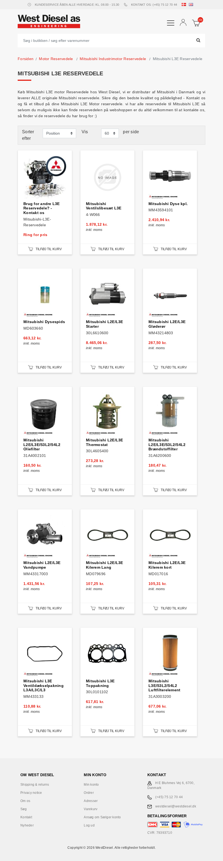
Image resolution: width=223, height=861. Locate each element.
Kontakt (26, 817)
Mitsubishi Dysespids (44, 322)
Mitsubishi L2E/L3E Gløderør (167, 324)
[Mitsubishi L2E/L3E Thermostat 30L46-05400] (107, 413)
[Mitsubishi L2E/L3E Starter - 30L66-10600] (107, 295)
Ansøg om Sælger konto (102, 817)
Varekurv (90, 809)
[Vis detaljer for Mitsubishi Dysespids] (44, 295)
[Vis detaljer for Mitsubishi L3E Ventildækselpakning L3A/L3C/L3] (44, 654)
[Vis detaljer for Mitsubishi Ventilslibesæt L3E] (107, 177)
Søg (23, 809)
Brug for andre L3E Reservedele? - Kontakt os (41, 208)
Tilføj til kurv (49, 249)
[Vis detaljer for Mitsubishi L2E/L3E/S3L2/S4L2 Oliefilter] (44, 413)
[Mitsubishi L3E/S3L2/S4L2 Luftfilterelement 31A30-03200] (169, 654)
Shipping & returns (34, 784)
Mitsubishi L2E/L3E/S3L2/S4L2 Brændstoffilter (166, 444)
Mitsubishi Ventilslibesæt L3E (104, 206)
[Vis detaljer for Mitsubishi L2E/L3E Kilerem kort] (169, 536)
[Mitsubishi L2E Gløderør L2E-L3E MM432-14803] (169, 295)
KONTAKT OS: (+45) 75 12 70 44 (154, 4)
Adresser (91, 801)
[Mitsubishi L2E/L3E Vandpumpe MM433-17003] (44, 536)
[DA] (185, 4)
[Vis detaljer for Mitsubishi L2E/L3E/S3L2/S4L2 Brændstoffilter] (169, 413)
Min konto (91, 784)
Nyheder (27, 825)
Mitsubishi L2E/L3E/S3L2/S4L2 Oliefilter (41, 444)
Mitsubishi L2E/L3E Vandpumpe (42, 564)
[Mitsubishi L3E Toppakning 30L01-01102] (107, 654)
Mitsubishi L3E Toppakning (100, 683)
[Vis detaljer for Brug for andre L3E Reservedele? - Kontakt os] (44, 177)
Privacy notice (31, 793)
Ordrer (89, 793)
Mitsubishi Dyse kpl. (168, 204)
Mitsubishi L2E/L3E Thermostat (104, 442)
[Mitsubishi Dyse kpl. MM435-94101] (169, 177)
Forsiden (25, 59)
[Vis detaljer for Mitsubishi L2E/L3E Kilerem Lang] (107, 536)
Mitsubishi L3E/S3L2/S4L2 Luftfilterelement (164, 685)
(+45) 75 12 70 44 (169, 797)
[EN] (192, 4)
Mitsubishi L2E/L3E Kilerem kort (167, 564)
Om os (25, 801)
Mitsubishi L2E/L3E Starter (104, 324)
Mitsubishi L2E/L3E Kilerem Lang (104, 564)
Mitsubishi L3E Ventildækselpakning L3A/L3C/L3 (43, 685)
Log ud (89, 825)
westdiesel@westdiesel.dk (175, 806)
